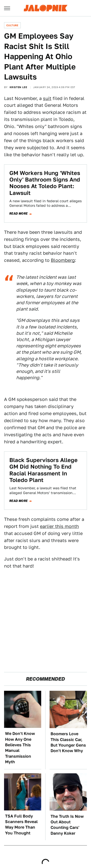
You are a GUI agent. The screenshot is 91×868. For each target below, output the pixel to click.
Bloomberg (63, 260)
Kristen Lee (18, 87)
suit (47, 98)
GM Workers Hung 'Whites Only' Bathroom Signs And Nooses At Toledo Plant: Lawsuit (44, 183)
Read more (18, 213)
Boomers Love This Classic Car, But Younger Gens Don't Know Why (68, 742)
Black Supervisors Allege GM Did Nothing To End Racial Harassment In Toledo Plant (43, 470)
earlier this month (59, 526)
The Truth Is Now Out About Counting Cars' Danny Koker (67, 825)
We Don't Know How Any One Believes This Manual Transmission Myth (20, 747)
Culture (12, 25)
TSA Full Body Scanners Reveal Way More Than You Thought (21, 824)
